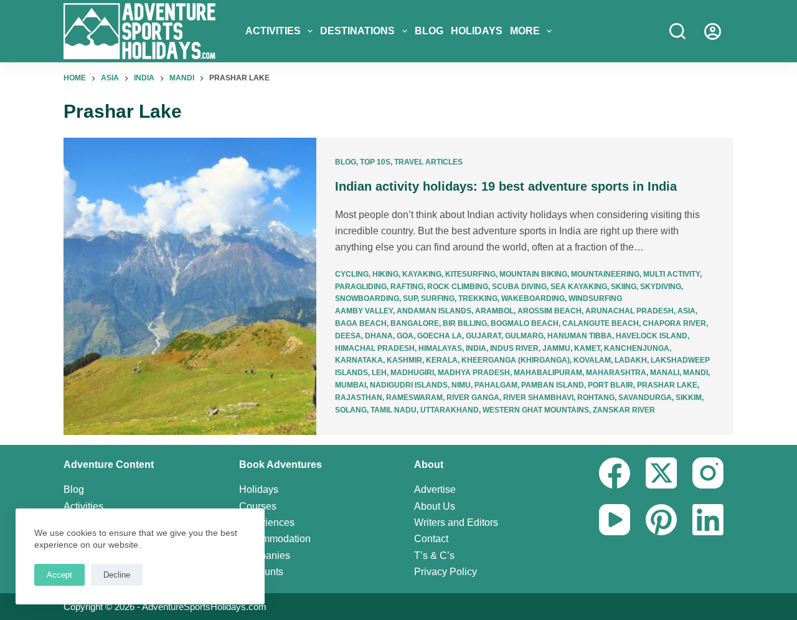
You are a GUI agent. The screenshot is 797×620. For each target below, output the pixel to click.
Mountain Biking (533, 274)
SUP (410, 298)
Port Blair (610, 385)
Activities (273, 31)
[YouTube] (614, 519)
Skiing (623, 286)
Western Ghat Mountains (536, 410)
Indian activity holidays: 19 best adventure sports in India (506, 186)
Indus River (514, 348)
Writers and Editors (456, 522)
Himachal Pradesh (375, 348)
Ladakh (631, 360)
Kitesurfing (470, 274)
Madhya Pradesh (474, 372)
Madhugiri (412, 372)
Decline (116, 574)
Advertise (435, 489)
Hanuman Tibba (579, 335)
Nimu (461, 385)
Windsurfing (595, 298)
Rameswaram (414, 397)
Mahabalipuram (548, 372)
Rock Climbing (457, 286)
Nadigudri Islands (409, 385)
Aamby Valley (364, 311)
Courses (257, 506)
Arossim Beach (549, 311)
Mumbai (350, 385)
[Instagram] (708, 473)
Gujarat (483, 335)
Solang (351, 410)
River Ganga (472, 397)
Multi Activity (671, 274)
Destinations (357, 31)
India (476, 348)
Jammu (556, 348)
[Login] (712, 31)
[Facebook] (614, 473)
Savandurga (645, 397)
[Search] (677, 31)
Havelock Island (651, 335)
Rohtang (596, 397)
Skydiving (660, 286)
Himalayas (440, 348)
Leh (379, 372)
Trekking (478, 298)
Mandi (695, 372)
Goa (405, 335)
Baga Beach (361, 323)
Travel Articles (428, 162)
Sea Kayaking (578, 286)
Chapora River (674, 323)
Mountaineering (605, 274)
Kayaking (421, 274)
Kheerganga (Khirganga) (515, 360)
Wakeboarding (533, 298)
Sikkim (689, 397)
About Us (434, 506)
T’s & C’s (434, 555)
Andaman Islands (434, 311)
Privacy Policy (445, 571)
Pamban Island (552, 385)
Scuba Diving (519, 286)
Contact (431, 538)
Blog (429, 31)
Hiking (385, 274)
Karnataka (359, 360)
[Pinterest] (661, 519)
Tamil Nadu (393, 410)
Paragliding (361, 286)
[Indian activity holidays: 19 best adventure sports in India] (190, 287)
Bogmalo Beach (525, 323)
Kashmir (404, 360)
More (525, 31)
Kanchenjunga (636, 348)
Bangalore (414, 323)
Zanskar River (624, 410)
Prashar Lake (667, 385)
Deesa (348, 335)
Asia (686, 311)
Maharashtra (616, 372)
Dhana (379, 335)
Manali (664, 372)
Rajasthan (358, 397)
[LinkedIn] (708, 519)
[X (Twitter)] (661, 473)
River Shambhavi (538, 397)
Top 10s (375, 162)
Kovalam (592, 360)
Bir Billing (465, 323)
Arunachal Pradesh (629, 311)
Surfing (438, 298)
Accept (59, 574)
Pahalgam (495, 385)
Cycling (352, 274)
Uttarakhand (449, 410)
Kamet (587, 348)
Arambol (494, 311)
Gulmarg (524, 335)
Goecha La (439, 335)
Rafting (406, 286)
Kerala (442, 360)
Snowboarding (367, 298)
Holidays (476, 31)
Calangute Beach (600, 323)
